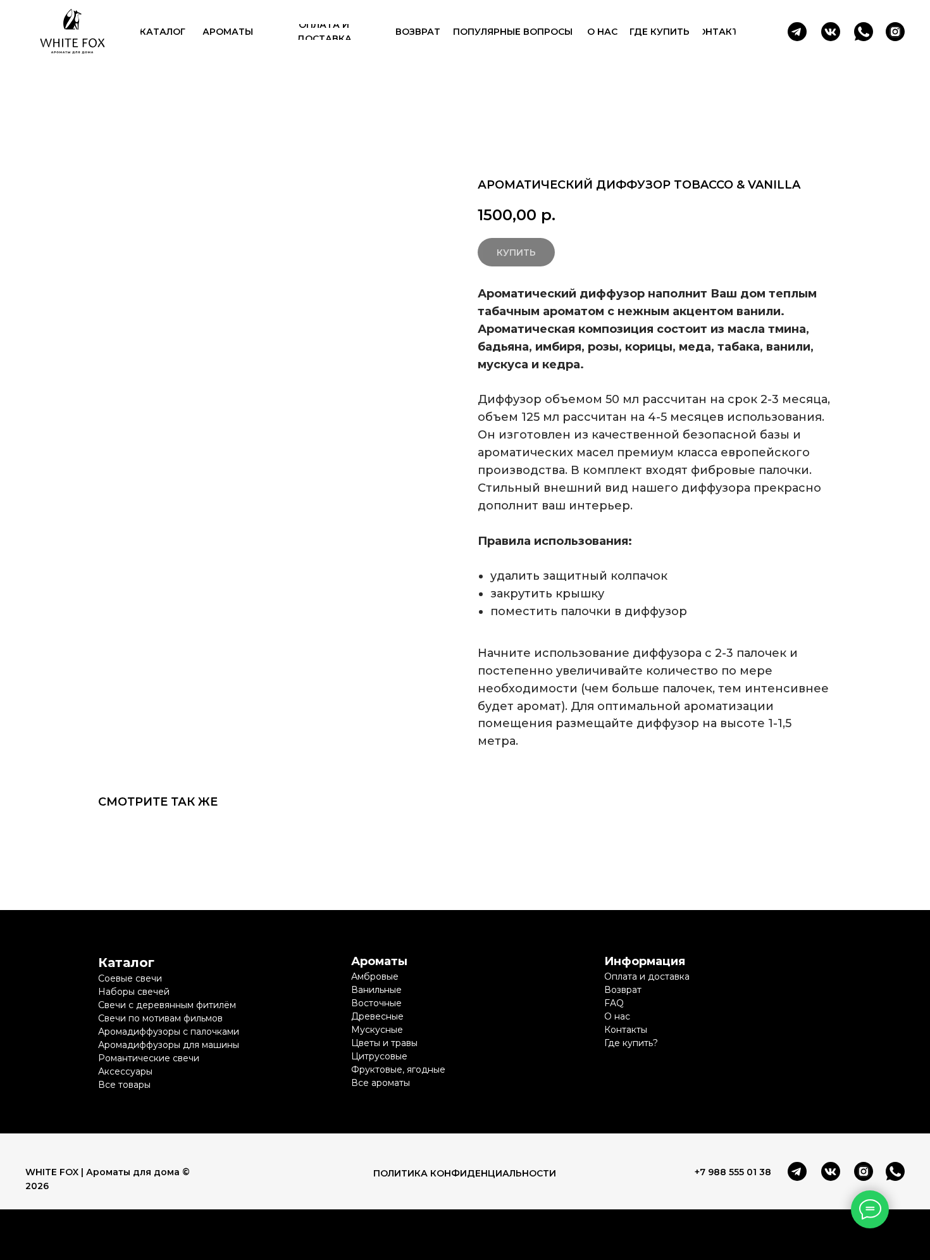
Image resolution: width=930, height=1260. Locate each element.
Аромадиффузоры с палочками (168, 1031)
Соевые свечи (130, 978)
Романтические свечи (148, 1058)
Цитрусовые (379, 1056)
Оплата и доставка (647, 976)
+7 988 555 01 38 (733, 1172)
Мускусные (377, 1029)
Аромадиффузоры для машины (168, 1045)
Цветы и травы (384, 1043)
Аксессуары (125, 1071)
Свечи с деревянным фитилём (167, 1005)
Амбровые (375, 976)
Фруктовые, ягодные (398, 1069)
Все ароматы (380, 1082)
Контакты (625, 1029)
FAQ (614, 1003)
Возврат (623, 989)
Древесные (377, 1016)
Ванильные (376, 989)
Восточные (376, 1003)
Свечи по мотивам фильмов (160, 1018)
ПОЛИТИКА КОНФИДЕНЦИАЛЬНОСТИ (464, 1173)
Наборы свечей (134, 991)
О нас (617, 1016)
